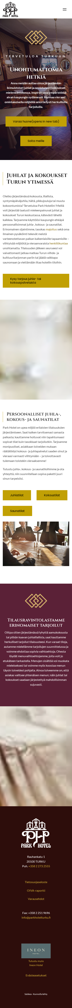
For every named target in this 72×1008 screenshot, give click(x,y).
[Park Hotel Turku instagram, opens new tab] (36, 933)
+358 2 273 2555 (39, 866)
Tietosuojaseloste (36, 882)
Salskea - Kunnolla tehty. (36, 994)
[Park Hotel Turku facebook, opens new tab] (18, 933)
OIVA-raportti (36, 890)
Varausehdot (36, 898)
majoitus (51, 229)
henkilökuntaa (58, 243)
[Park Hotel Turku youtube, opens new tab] (54, 933)
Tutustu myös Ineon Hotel (36, 963)
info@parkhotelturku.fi (36, 917)
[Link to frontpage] (36, 846)
